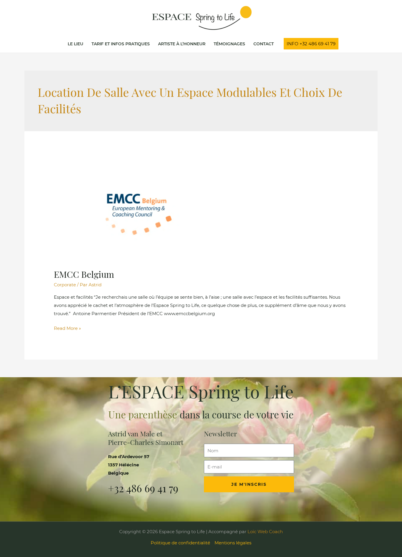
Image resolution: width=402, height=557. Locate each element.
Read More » (67, 327)
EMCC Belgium (84, 274)
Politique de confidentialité (180, 543)
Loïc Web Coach (264, 531)
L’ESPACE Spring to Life (201, 391)
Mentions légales (233, 543)
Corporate (65, 284)
